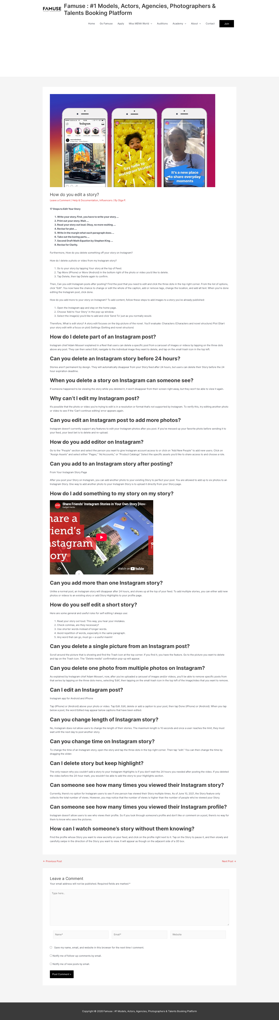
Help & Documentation (85, 200)
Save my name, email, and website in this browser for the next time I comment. (99, 947)
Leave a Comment (60, 200)
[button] (150, 23)
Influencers (105, 200)
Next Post (229, 861)
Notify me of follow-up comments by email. (77, 955)
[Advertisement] (139, 52)
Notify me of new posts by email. (71, 964)
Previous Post (52, 861)
